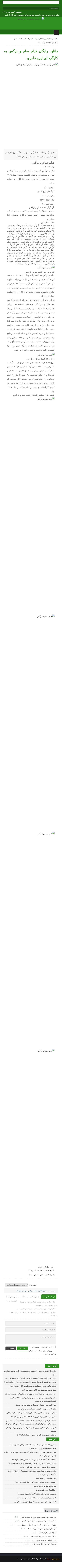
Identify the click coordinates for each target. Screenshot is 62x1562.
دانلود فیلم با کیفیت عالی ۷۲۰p (42, 1270)
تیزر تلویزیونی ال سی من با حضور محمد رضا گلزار (38, 1517)
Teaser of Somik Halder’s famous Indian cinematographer (35, 1482)
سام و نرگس (32, 1291)
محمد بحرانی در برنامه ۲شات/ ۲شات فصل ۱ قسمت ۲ (37, 1494)
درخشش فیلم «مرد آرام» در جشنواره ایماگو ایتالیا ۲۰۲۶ (36, 1435)
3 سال (12, 1525)
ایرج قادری (41, 1291)
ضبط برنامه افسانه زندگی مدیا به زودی (42, 1448)
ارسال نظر (22, 1348)
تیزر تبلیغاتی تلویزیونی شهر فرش (44, 1540)
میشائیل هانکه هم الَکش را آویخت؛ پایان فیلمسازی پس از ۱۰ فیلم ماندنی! (30, 1382)
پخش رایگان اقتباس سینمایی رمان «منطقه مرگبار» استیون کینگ (33, 1386)
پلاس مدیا (52, 1439)
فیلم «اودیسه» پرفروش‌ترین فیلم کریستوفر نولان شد (37, 1409)
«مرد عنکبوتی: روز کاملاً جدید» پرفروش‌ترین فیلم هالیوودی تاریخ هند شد (30, 1394)
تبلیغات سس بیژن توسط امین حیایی (43, 1536)
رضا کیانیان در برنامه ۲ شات (46, 1490)
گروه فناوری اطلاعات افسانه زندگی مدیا (31, 1559)
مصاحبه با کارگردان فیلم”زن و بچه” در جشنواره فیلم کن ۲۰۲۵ (34, 1460)
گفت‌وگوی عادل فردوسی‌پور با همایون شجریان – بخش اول (35, 1502)
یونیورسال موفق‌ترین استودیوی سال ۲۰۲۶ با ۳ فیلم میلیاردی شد (33, 1417)
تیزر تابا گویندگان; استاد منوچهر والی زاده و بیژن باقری (36, 1525)
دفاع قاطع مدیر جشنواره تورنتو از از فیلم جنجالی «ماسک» (35, 1405)
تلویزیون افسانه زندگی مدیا (47, 42)
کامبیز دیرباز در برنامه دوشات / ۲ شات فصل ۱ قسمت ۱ (36, 1498)
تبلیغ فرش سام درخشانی (47, 1532)
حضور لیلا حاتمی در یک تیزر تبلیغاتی (43, 1544)
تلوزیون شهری (51, 1510)
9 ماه (16, 1517)
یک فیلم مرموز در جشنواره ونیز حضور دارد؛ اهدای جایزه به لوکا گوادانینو (31, 1413)
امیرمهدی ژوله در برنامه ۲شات (45, 1486)
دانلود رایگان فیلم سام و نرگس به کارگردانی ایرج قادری (31, 54)
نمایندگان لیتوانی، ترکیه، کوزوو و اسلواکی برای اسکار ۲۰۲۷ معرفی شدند (30, 1378)
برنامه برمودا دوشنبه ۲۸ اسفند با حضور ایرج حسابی (38, 1467)
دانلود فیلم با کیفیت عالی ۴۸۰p (42, 1274)
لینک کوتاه (32, 1285)
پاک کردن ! (11, 1348)
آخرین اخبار (52, 1366)
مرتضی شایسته (22, 1291)
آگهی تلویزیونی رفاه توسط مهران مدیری (42, 1529)
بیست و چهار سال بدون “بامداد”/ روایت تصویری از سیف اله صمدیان (32, 1463)
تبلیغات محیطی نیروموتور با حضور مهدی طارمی (39, 1521)
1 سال (17, 1521)
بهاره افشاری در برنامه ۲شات (45, 1478)
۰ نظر (16, 39)
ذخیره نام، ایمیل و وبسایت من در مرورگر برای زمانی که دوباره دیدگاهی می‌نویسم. (43, 1350)
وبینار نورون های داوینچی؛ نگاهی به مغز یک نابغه (39, 1390)
